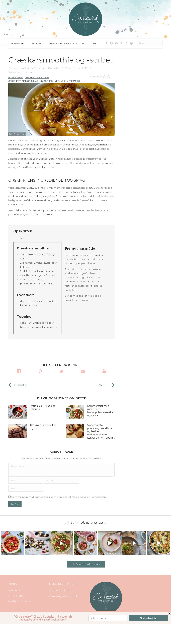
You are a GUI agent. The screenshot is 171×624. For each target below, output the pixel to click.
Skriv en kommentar (20, 72)
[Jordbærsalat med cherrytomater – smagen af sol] (12, 543)
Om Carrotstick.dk (59, 590)
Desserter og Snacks (20, 67)
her (66, 162)
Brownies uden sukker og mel (43, 427)
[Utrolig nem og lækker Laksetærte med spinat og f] (158, 543)
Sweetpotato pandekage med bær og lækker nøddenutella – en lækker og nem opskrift (101, 431)
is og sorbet (15, 77)
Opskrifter (53, 67)
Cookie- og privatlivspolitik (63, 596)
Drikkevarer (40, 67)
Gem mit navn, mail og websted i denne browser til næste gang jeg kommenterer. (59, 496)
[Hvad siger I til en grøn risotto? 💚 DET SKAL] (134, 543)
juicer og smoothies (37, 77)
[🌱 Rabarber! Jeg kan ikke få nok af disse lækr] (85, 543)
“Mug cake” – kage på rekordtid (42, 407)
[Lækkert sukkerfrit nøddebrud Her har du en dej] (37, 543)
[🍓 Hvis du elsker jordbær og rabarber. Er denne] (110, 543)
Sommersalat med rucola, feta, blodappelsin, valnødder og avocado (101, 410)
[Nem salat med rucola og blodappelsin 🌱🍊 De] (61, 543)
